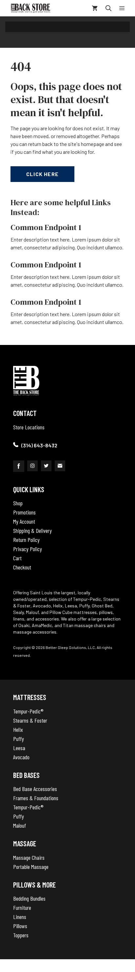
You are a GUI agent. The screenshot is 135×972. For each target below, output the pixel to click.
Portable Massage (30, 866)
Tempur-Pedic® (28, 711)
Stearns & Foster (30, 720)
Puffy (18, 738)
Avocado (21, 757)
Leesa (19, 747)
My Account (24, 521)
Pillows (20, 925)
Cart (17, 558)
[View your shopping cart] (95, 8)
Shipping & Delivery (32, 530)
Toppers (21, 935)
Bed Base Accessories (35, 788)
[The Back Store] (30, 8)
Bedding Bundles (29, 898)
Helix (18, 729)
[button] (108, 8)
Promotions (24, 512)
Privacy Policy (27, 548)
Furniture (22, 907)
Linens (19, 916)
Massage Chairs (29, 857)
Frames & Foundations (35, 797)
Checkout (22, 567)
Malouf (19, 825)
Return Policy (26, 539)
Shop (18, 503)
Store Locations (29, 427)
